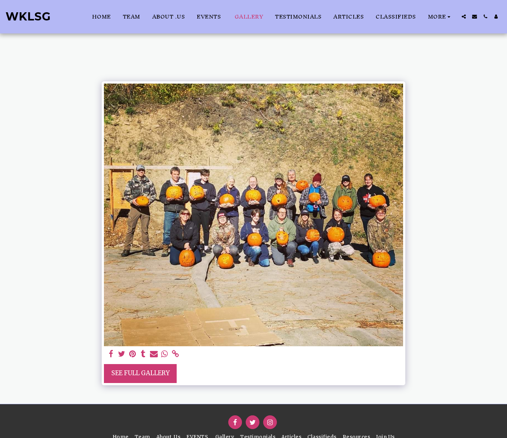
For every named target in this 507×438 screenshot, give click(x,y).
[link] (175, 354)
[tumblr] (143, 354)
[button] (464, 16)
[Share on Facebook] (111, 354)
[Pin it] (132, 354)
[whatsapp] (165, 354)
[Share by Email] (154, 354)
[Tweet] (122, 354)
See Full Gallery (140, 373)
